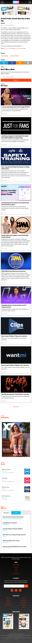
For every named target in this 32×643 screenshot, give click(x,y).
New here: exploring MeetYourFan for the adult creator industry (14, 547)
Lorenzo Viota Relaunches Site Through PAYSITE (16, 107)
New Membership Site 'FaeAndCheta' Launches (15, 394)
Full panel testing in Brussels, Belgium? (13, 529)
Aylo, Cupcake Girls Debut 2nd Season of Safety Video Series (15, 168)
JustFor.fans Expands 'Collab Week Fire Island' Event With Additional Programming (15, 137)
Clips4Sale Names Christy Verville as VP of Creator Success (14, 306)
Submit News (16, 564)
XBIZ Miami (23, 600)
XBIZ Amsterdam (6, 469)
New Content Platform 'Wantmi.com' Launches (15, 365)
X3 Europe (4, 478)
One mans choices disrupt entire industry (13, 517)
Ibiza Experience (6, 496)
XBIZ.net (3, 508)
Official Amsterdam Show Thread (11, 540)
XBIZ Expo (23, 605)
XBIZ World (8, 602)
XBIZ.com (8, 598)
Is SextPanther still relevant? (10, 523)
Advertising (16, 567)
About (16, 571)
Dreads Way (17, 48)
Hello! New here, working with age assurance (14, 534)
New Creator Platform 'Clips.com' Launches (14, 336)
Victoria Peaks (8, 48)
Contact (16, 569)
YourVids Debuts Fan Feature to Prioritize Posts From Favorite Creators (15, 204)
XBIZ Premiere (8, 605)
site (22, 46)
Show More (16, 406)
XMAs (23, 607)
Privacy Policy (16, 573)
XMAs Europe (5, 487)
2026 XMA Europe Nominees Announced (13, 271)
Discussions (6, 512)
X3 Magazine (5, 417)
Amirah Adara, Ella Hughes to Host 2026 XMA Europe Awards (15, 236)
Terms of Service (28, 637)
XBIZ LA (23, 598)
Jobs (16, 512)
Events (3, 464)
